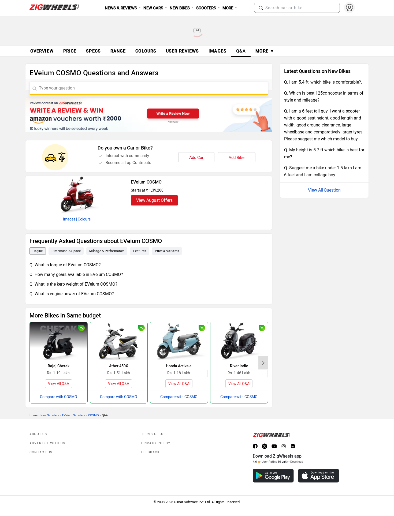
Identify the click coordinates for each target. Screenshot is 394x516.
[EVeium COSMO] (77, 195)
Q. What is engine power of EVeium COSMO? (71, 293)
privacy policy (155, 443)
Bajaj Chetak (58, 366)
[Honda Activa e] (179, 341)
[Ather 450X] (119, 341)
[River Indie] (239, 341)
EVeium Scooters (73, 415)
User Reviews (182, 51)
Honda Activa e (179, 366)
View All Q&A (58, 384)
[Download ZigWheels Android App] (273, 476)
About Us (38, 434)
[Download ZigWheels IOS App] (318, 476)
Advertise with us (47, 443)
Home (33, 415)
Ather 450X (118, 366)
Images (69, 219)
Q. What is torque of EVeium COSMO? (65, 264)
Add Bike (236, 157)
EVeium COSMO (146, 182)
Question (332, 190)
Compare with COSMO (58, 397)
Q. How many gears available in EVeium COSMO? (76, 274)
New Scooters (49, 415)
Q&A (241, 51)
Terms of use (154, 434)
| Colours (83, 219)
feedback (150, 452)
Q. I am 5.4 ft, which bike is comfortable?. (323, 82)
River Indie (239, 366)
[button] (261, 8)
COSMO (93, 415)
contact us (40, 452)
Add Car (196, 157)
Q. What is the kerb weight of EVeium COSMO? (73, 284)
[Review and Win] (148, 115)
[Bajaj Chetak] (58, 341)
